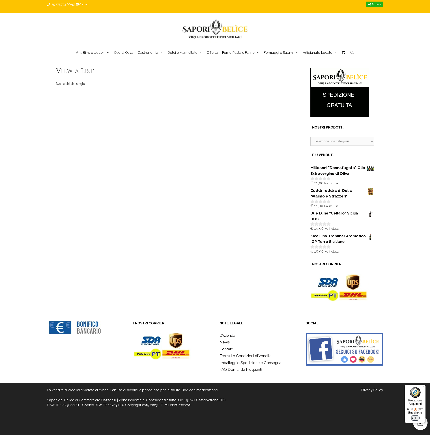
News (224, 342)
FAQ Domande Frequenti (240, 369)
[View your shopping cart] (343, 52)
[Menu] (423, 387)
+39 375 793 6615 (62, 4)
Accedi (376, 4)
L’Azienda (227, 335)
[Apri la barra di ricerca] (352, 52)
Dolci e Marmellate (182, 53)
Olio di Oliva (123, 53)
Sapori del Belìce (60, 400)
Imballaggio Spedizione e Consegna (250, 362)
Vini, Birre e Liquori (90, 53)
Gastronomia (148, 53)
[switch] (415, 418)
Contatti (84, 4)
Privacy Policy (372, 390)
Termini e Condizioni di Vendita (245, 356)
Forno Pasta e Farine (238, 53)
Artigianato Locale (317, 53)
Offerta (212, 53)
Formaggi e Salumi (278, 53)
